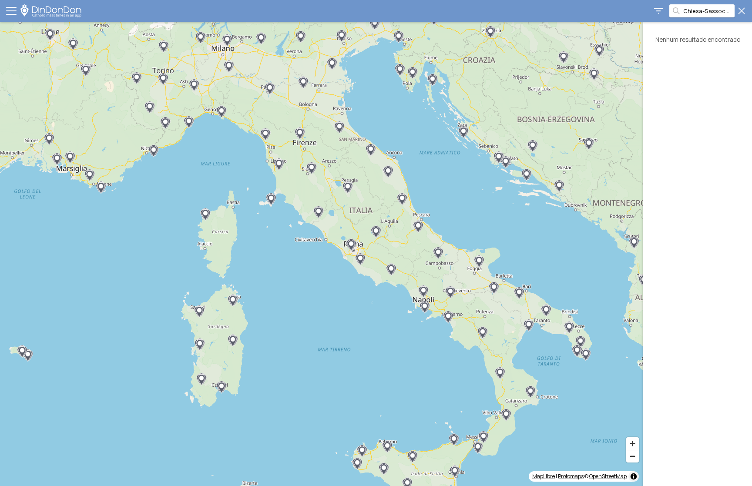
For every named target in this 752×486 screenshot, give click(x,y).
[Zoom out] (632, 456)
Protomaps (571, 476)
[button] (73, 44)
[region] (321, 254)
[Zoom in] (632, 443)
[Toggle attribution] (633, 476)
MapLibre (543, 476)
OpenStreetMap (608, 476)
